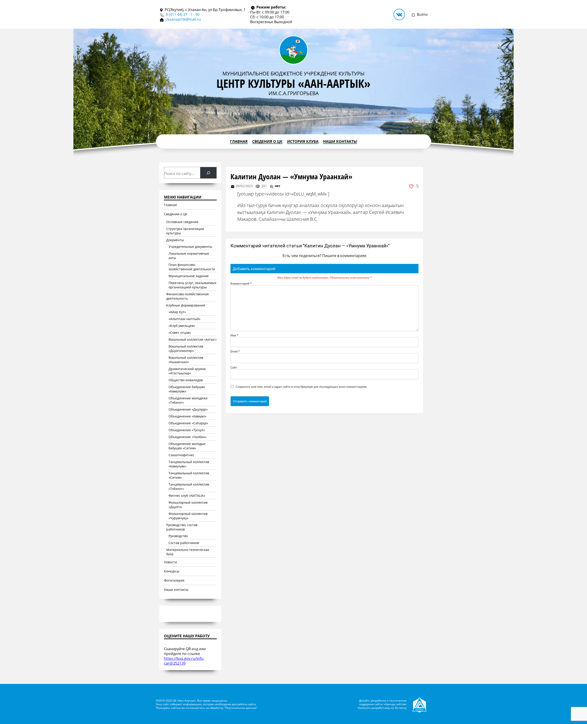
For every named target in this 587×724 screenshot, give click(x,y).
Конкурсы (171, 571)
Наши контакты (340, 141)
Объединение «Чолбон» (188, 437)
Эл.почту (401, 708)
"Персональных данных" (241, 708)
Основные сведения (182, 222)
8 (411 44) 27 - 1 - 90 (182, 14)
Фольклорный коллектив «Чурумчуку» (188, 515)
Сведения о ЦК (267, 141)
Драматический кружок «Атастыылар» (187, 371)
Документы (175, 240)
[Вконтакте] (399, 14)
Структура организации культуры (185, 231)
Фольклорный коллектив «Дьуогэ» (188, 504)
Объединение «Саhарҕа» (188, 423)
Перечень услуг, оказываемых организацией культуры (192, 285)
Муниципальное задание (189, 276)
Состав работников (184, 543)
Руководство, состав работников (181, 527)
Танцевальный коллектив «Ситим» (189, 475)
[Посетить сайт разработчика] (420, 704)
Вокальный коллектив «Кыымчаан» (186, 359)
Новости (170, 562)
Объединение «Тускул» (187, 430)
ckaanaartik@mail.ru (183, 19)
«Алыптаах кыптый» (184, 319)
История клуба (302, 141)
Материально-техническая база (187, 551)
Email (235, 351)
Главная (239, 141)
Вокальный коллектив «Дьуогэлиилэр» (186, 348)
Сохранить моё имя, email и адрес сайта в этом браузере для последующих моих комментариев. (301, 386)
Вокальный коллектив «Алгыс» (193, 339)
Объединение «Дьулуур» (188, 409)
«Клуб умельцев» (182, 325)
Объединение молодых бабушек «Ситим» (187, 446)
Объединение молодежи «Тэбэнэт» (188, 400)
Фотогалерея (174, 580)
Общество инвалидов (186, 380)
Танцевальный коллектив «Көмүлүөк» (189, 464)
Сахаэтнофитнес (181, 455)
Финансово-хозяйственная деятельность (187, 296)
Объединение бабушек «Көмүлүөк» (187, 389)
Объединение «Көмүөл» (187, 416)
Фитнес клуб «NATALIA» (187, 495)
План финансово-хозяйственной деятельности (192, 267)
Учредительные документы (190, 246)
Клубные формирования (185, 305)
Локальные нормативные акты (189, 255)
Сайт (233, 367)
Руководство (178, 536)
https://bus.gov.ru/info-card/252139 (184, 661)
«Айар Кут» (177, 312)
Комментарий (241, 283)
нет (277, 186)
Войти (422, 14)
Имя (234, 335)
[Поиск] (208, 172)
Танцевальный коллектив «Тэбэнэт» (189, 486)
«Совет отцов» (180, 332)
